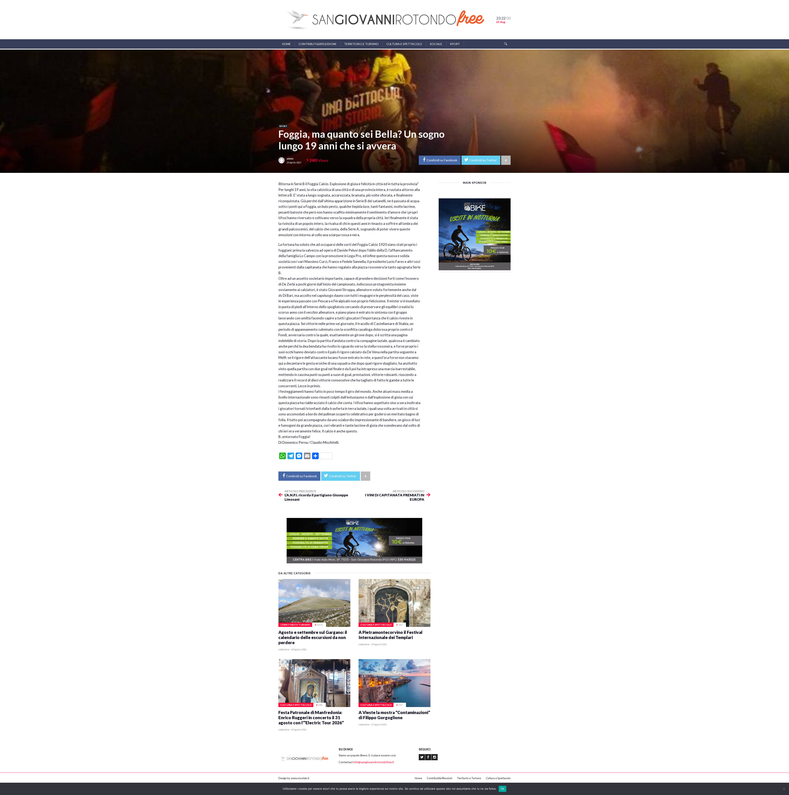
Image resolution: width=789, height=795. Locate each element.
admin (290, 158)
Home (286, 44)
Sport (455, 44)
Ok (502, 788)
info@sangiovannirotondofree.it (373, 762)
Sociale (436, 44)
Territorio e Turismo (361, 44)
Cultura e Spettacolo (404, 44)
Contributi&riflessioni (317, 44)
